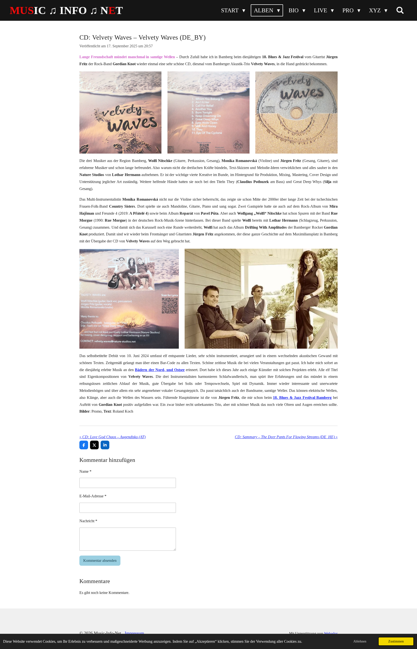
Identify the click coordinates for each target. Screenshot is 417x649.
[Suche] (400, 10)
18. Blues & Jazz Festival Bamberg (302, 397)
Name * (85, 471)
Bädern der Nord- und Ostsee (159, 370)
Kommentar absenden (100, 560)
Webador (331, 633)
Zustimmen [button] (396, 641)
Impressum (134, 633)
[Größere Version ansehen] (120, 112)
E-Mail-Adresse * (92, 496)
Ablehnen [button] (359, 641)
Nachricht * (88, 521)
